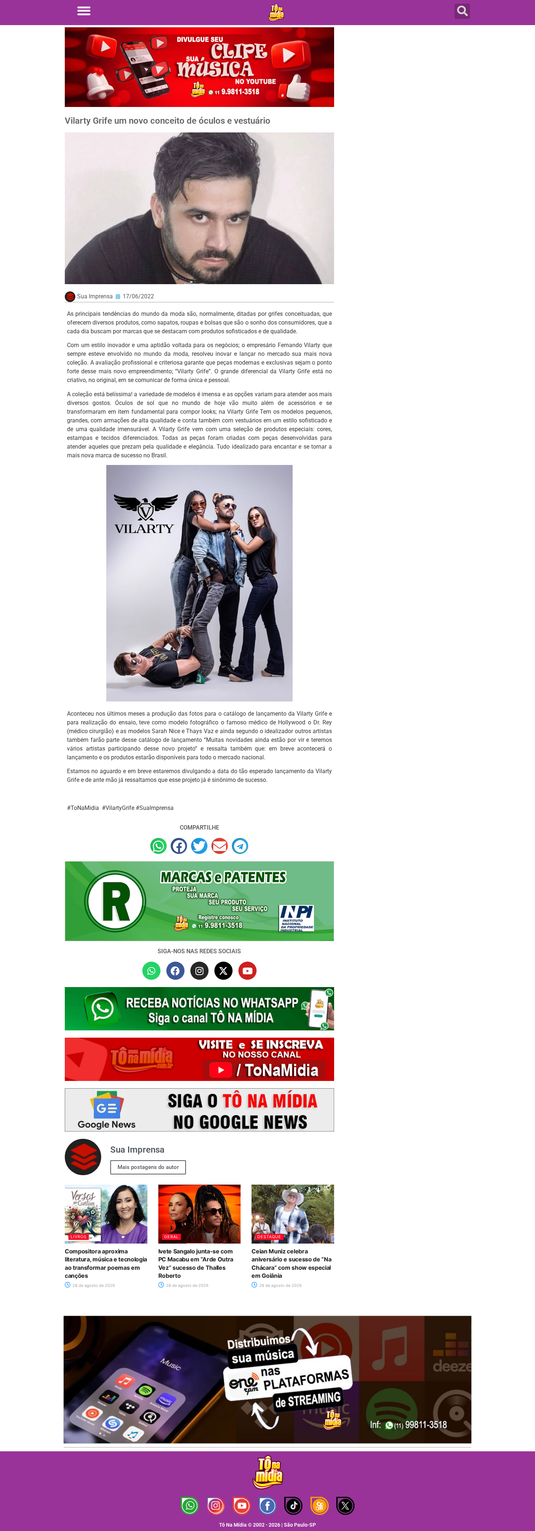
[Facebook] (175, 971)
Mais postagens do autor (148, 1167)
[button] (84, 10)
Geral (171, 1236)
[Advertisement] (406, 85)
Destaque (269, 1236)
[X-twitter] (223, 971)
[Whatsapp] (151, 971)
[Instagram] (199, 971)
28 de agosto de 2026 (93, 1285)
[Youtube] (247, 971)
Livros (79, 1236)
